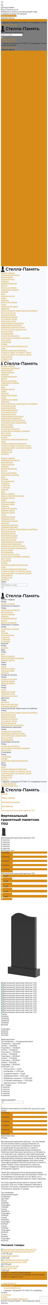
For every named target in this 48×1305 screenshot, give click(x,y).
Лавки (3, 77)
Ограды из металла (9, 81)
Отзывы (4, 123)
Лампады (5, 79)
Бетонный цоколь (8, 91)
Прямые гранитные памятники (13, 129)
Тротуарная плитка (9, 98)
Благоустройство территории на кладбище (19, 89)
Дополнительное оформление (13, 108)
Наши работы (6, 261)
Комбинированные (9, 62)
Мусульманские (7, 167)
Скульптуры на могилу (10, 114)
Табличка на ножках (9, 85)
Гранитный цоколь (8, 100)
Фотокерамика (7, 112)
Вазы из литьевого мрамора (12, 181)
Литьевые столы (8, 204)
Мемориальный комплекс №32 (14, 1262)
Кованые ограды (8, 196)
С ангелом (5, 169)
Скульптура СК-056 (9, 1268)
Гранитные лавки (8, 188)
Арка (3, 163)
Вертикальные (7, 56)
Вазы (3, 73)
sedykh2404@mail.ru (9, 25)
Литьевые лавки (7, 190)
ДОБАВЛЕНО (7, 855)
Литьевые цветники (9, 213)
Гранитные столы (8, 202)
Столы (3, 83)
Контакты (5, 265)
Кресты (4, 64)
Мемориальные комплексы (12, 102)
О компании (6, 246)
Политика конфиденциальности (14, 125)
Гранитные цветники (9, 211)
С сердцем (5, 173)
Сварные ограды (8, 198)
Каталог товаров (8, 144)
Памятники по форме (10, 68)
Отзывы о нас (6, 263)
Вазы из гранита (7, 179)
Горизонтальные (7, 58)
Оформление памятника (11, 104)
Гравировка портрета (10, 1256)
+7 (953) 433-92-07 (8, 784)
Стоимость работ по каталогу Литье (16, 131)
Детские (4, 165)
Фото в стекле (7, 110)
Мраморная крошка (9, 96)
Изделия (4, 71)
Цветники (5, 87)
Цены (3, 253)
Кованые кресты (8, 75)
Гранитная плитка (8, 94)
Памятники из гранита (10, 54)
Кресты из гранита (8, 66)
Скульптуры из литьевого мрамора (15, 117)
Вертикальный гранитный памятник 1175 (17, 1252)
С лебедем (5, 171)
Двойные (5, 60)
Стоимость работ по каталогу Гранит (16, 133)
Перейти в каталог (9, 16)
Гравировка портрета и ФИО (13, 106)
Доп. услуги (6, 119)
